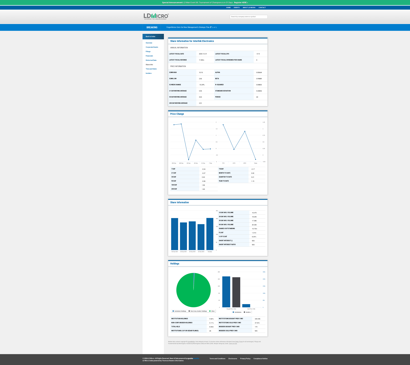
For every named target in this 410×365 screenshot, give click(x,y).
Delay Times (239, 341)
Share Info (149, 64)
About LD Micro (249, 7)
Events (237, 7)
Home (228, 7)
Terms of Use (233, 343)
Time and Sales (151, 69)
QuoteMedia (191, 341)
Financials (149, 56)
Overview (149, 43)
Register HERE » (241, 2)
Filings (148, 51)
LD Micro (151, 358)
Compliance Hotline (260, 358)
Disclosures (232, 358)
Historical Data (151, 60)
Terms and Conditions (217, 358)
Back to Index (150, 36)
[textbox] (250, 17)
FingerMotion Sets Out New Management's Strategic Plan (188, 27)
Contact (262, 7)
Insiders (149, 73)
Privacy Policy (245, 358)
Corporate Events (152, 47)
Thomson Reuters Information (173, 360)
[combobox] (249, 17)
